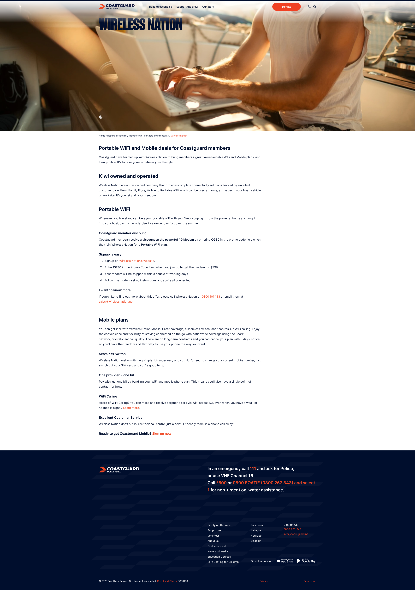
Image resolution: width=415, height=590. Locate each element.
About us (213, 540)
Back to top (310, 581)
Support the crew (187, 6)
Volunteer (213, 535)
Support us (214, 530)
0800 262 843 (292, 529)
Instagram (257, 530)
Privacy (264, 581)
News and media (218, 551)
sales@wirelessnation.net (116, 301)
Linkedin (256, 540)
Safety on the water (220, 525)
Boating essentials (160, 6)
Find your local (217, 546)
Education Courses (219, 556)
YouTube (256, 535)
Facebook (257, 525)
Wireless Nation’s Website (136, 260)
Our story (208, 6)
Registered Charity (167, 581)
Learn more (131, 407)
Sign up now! (162, 434)
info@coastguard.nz (296, 534)
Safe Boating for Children (223, 561)
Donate (286, 6)
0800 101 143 (211, 296)
